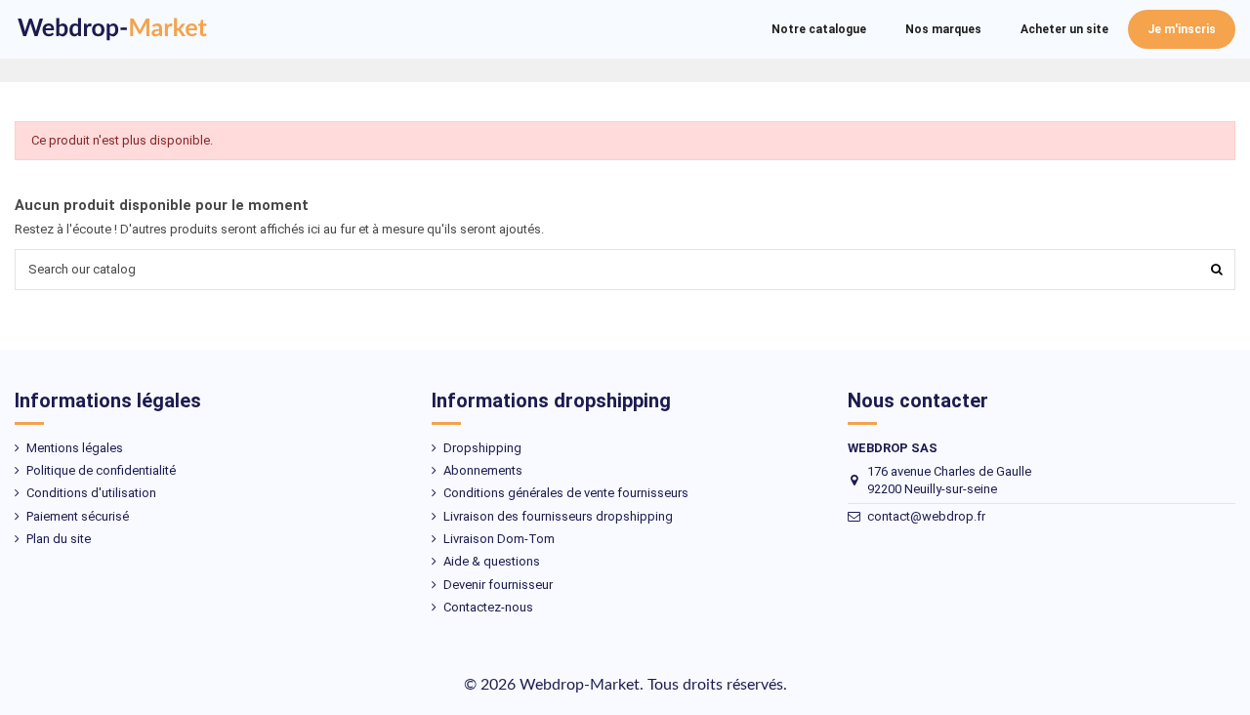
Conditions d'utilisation (91, 492)
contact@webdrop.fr (926, 516)
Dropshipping (482, 448)
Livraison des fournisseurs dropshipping (558, 516)
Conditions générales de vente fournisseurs (565, 492)
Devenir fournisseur (498, 584)
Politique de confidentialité (101, 470)
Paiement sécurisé (77, 516)
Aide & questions (491, 561)
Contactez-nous (488, 607)
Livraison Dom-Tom (499, 538)
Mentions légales (74, 448)
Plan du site (58, 538)
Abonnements (482, 470)
